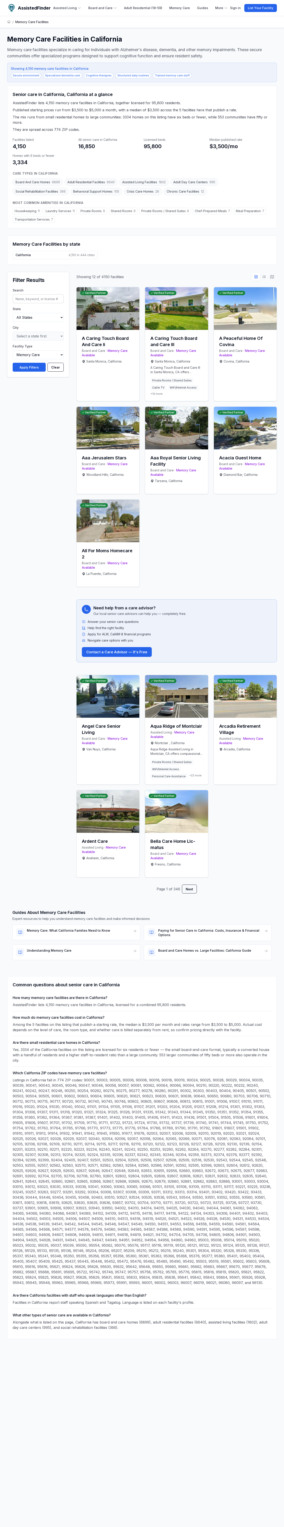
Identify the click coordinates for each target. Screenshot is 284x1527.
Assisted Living (65, 8)
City (16, 327)
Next (189, 889)
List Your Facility (260, 8)
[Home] (9, 22)
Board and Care (100, 8)
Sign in (235, 8)
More (219, 8)
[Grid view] (256, 277)
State (17, 309)
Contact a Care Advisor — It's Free (116, 652)
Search (18, 290)
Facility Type (22, 346)
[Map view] (272, 277)
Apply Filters (29, 367)
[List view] (264, 277)
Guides (202, 8)
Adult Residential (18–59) (143, 8)
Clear (55, 367)
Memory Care (179, 8)
